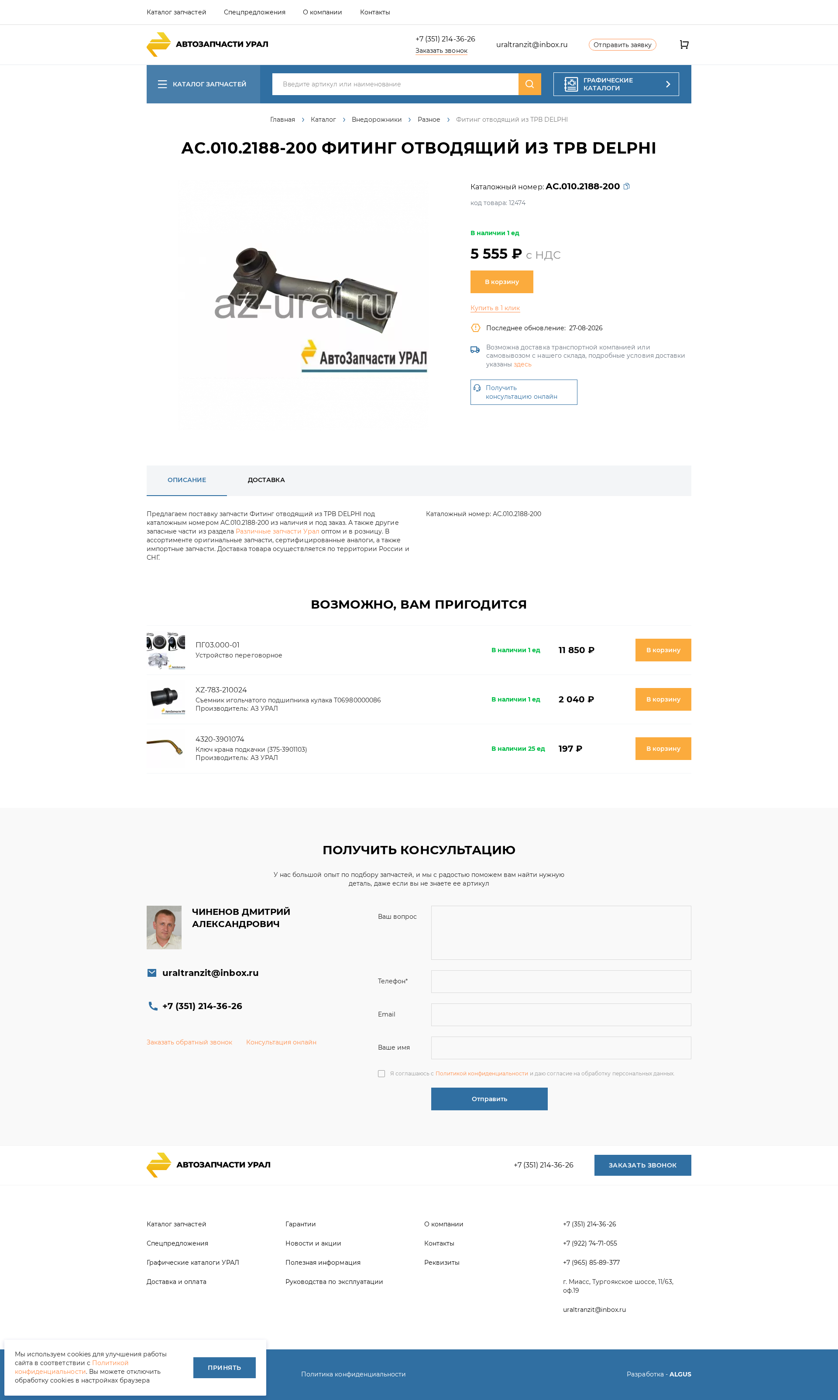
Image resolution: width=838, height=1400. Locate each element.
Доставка (266, 480)
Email (386, 1014)
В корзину (502, 282)
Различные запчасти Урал (277, 531)
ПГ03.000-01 (218, 645)
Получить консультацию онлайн (521, 392)
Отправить (489, 1099)
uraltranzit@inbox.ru (532, 45)
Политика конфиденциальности (353, 1374)
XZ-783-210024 (221, 690)
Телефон (393, 981)
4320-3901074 (220, 739)
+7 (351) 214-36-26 (445, 39)
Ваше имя (394, 1047)
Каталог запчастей (210, 84)
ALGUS (680, 1374)
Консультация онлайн (281, 1042)
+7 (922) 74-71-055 (590, 1243)
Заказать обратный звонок (189, 1042)
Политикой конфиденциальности (482, 1073)
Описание (187, 480)
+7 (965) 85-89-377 (591, 1263)
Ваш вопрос (397, 917)
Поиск (530, 84)
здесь (523, 364)
